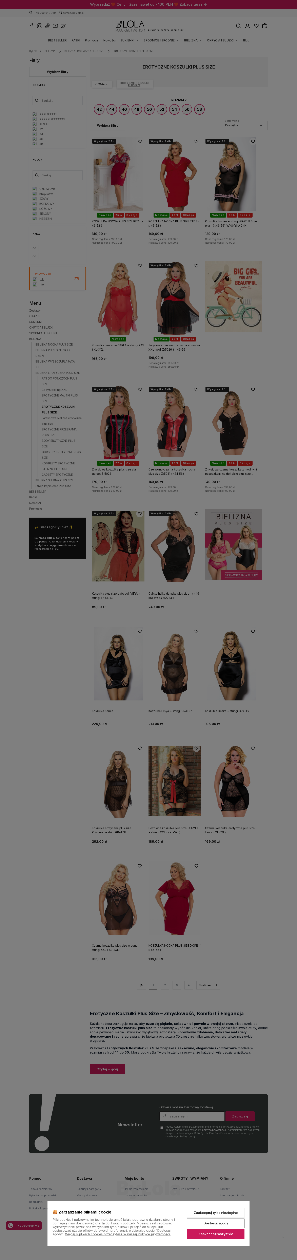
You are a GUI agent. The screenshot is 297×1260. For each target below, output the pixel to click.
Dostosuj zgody (215, 1223)
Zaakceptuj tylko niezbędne (216, 1213)
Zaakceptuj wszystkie (215, 1234)
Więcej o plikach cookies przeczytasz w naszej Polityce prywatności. (118, 1234)
